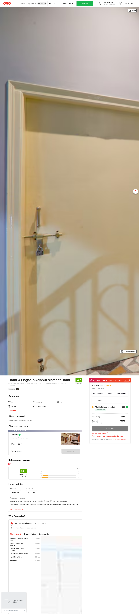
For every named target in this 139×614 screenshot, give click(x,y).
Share (133, 10)
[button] (110, 433)
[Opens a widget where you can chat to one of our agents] (14, 602)
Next (135, 191)
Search (85, 4)
